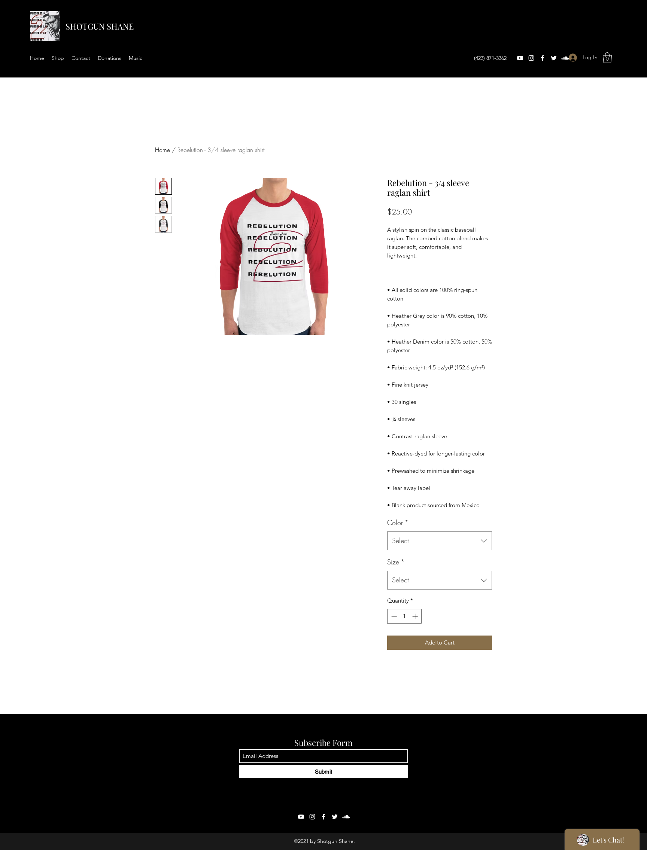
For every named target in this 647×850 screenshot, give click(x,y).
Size (396, 561)
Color (397, 522)
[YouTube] (520, 58)
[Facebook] (542, 58)
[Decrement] (393, 616)
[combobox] (439, 540)
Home (162, 150)
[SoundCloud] (346, 816)
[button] (607, 57)
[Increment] (416, 616)
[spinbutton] (404, 616)
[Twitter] (334, 816)
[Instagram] (531, 58)
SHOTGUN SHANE (100, 26)
